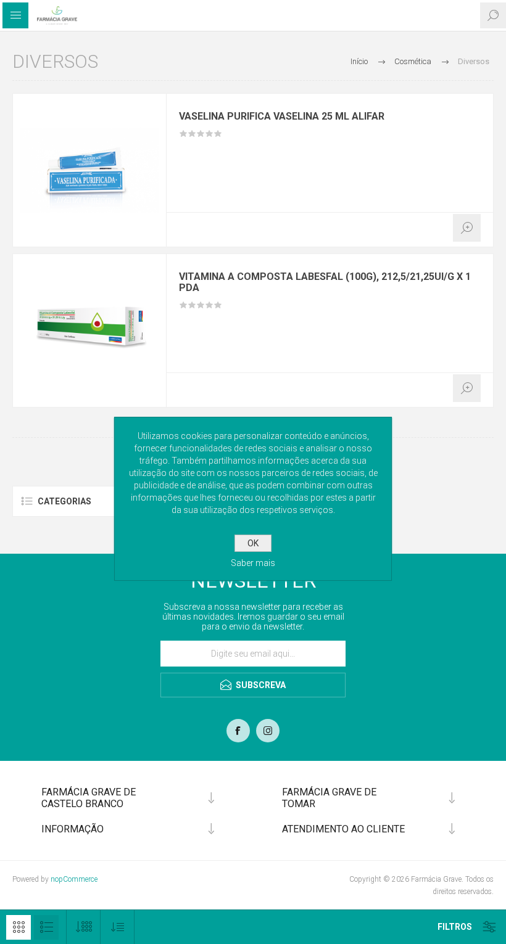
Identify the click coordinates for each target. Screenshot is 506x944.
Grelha (18, 927)
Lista (46, 927)
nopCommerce (74, 879)
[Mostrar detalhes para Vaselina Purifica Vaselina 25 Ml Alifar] (89, 170)
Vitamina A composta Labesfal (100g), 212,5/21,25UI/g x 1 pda (325, 282)
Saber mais (253, 563)
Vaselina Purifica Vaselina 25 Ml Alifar (281, 116)
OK (253, 543)
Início (359, 61)
